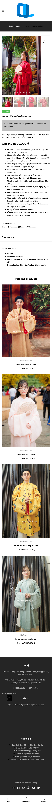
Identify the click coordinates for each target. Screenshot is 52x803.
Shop (18, 26)
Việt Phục (23, 360)
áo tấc (13, 223)
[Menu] (3, 10)
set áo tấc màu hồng (26, 454)
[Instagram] (23, 787)
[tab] (26, 237)
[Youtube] (33, 787)
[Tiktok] (28, 787)
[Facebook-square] (18, 787)
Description (8, 237)
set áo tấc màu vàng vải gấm (26, 545)
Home (11, 26)
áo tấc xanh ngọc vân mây (26, 639)
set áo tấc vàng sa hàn (26, 364)
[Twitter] (38, 787)
